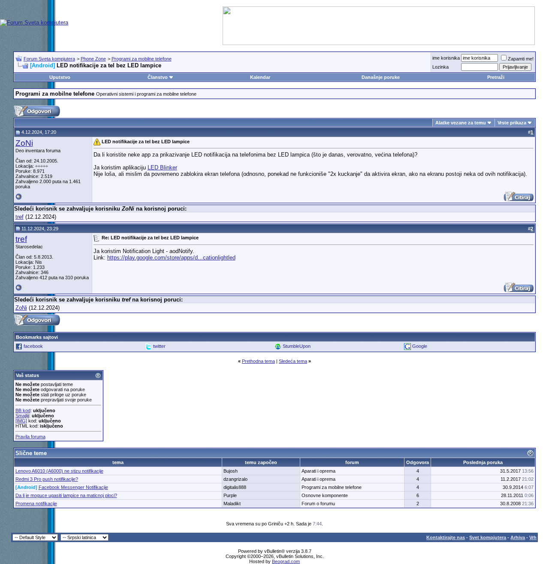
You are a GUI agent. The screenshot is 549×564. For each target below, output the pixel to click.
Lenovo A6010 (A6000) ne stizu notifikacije (59, 471)
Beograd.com (286, 561)
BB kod (22, 410)
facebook (33, 346)
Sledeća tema (293, 361)
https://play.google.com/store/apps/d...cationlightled (171, 257)
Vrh (533, 537)
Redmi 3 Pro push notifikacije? (46, 479)
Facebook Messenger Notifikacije (73, 487)
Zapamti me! (521, 58)
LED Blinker (162, 167)
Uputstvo (59, 77)
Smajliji (22, 415)
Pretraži (495, 77)
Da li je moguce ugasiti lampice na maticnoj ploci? (66, 495)
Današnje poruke (381, 77)
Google (419, 346)
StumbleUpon (297, 346)
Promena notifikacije (36, 503)
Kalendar (260, 77)
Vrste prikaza (512, 122)
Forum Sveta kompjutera (49, 58)
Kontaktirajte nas (445, 537)
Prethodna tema (258, 361)
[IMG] (21, 420)
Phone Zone (93, 58)
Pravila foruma (30, 436)
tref (19, 217)
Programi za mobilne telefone (142, 58)
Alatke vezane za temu (460, 122)
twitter (159, 346)
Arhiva (517, 537)
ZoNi (24, 143)
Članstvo (158, 77)
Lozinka (440, 66)
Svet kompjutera (487, 537)
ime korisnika (446, 57)
